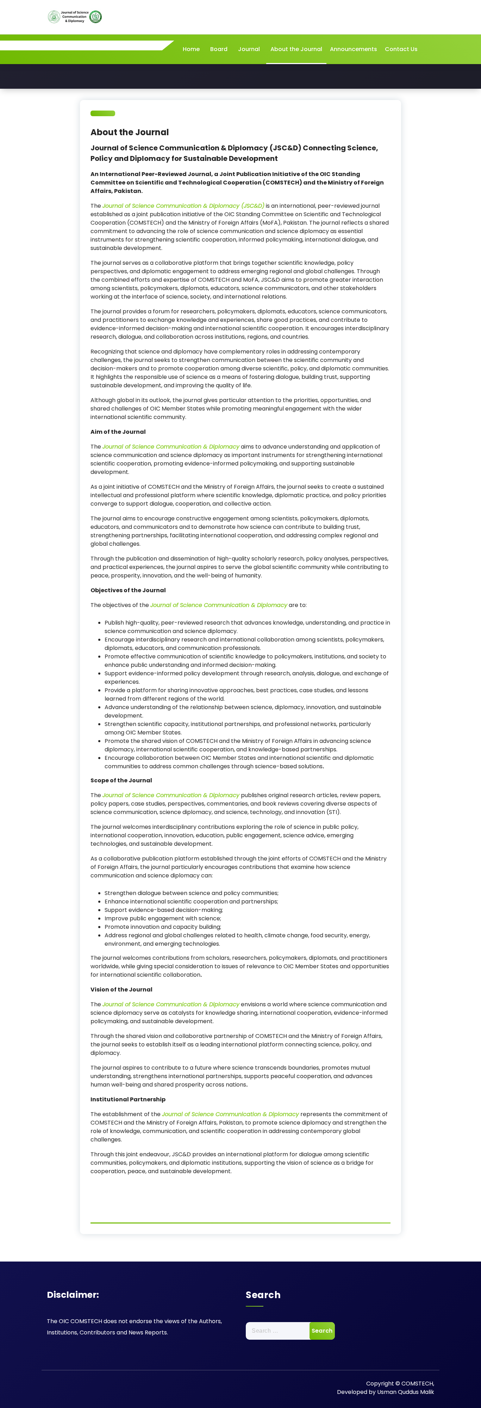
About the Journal (296, 49)
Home (191, 49)
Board (218, 49)
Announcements (353, 49)
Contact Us (401, 49)
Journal (249, 49)
